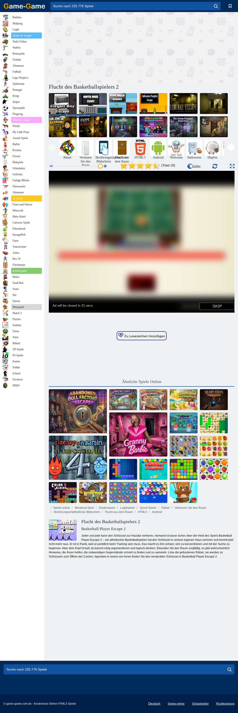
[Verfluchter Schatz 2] (93, 492)
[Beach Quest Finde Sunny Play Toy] (184, 399)
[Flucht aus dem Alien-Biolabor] (184, 422)
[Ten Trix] (123, 469)
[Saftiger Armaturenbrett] (214, 446)
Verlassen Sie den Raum (190, 507)
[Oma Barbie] (138, 434)
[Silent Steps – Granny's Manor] (214, 399)
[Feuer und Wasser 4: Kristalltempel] (78, 458)
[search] (216, 6)
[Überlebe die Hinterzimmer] (214, 103)
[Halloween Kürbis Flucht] (153, 103)
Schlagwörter (200, 703)
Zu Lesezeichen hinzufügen (144, 336)
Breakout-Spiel (84, 507)
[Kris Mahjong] (214, 422)
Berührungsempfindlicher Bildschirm (76, 512)
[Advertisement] (95, 47)
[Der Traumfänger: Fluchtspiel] (184, 126)
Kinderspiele (106, 507)
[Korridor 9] (123, 126)
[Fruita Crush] (123, 492)
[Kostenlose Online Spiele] (24, 6)
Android (157, 512)
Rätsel (165, 507)
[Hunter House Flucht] (93, 103)
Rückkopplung (225, 703)
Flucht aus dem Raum (118, 512)
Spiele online (61, 507)
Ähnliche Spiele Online (142, 381)
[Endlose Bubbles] (153, 492)
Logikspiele (127, 507)
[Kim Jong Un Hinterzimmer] (63, 126)
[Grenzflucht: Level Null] (184, 103)
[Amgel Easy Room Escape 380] (214, 126)
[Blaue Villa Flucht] (123, 103)
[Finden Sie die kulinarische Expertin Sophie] (153, 399)
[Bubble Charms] (153, 469)
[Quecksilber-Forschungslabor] (123, 399)
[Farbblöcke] (63, 492)
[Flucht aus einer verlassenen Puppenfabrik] (78, 411)
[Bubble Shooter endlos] (184, 492)
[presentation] (52, 147)
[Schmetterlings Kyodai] (184, 446)
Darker (196, 166)
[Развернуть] (232, 166)
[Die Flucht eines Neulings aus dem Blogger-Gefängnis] (153, 126)
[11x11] (184, 469)
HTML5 (142, 512)
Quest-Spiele (147, 507)
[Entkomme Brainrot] (93, 126)
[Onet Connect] (214, 469)
